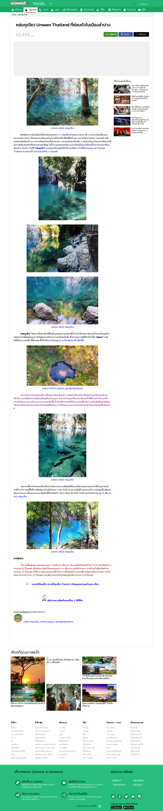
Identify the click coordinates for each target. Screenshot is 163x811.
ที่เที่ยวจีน (134, 728)
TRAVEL (39, 4)
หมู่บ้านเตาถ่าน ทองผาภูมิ (44, 748)
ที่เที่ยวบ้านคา (40, 741)
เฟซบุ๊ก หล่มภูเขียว (66, 128)
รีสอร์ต (85, 738)
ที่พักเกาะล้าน (88, 741)
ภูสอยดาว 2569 (41, 758)
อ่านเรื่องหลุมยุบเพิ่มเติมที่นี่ (71, 340)
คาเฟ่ (108, 748)
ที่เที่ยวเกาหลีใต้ (136, 744)
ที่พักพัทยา (87, 751)
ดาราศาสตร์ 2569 (41, 728)
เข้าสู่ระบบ (144, 4)
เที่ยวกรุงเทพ (72, 9)
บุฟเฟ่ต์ (109, 731)
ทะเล (45, 9)
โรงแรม (86, 731)
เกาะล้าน (62, 728)
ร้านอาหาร (116, 9)
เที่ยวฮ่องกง (134, 754)
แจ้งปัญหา (138, 784)
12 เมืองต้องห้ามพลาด (68, 134)
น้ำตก (13, 754)
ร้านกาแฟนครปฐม (113, 754)
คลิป (144, 9)
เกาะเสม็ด (62, 748)
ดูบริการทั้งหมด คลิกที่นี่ (86, 806)
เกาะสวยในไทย (17, 734)
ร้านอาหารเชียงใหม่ (114, 741)
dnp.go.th (99, 493)
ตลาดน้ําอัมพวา (112, 738)
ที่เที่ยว (13, 728)
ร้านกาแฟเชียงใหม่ (114, 751)
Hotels (85, 728)
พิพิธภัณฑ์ (15, 748)
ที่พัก (103, 9)
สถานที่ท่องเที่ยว (17, 731)
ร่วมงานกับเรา (119, 784)
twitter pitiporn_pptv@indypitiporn (66, 388)
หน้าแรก (18, 9)
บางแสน (62, 731)
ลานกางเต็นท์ (88, 758)
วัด (12, 741)
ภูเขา (57, 9)
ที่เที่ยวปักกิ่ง (135, 751)
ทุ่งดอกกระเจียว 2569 (43, 754)
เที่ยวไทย (32, 9)
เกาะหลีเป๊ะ (63, 754)
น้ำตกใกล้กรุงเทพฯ (42, 731)
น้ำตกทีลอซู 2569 (18, 751)
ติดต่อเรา (117, 780)
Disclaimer (138, 780)
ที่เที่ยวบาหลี (135, 731)
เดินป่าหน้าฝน (40, 738)
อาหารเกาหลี (111, 758)
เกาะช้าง (62, 758)
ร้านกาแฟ (131, 9)
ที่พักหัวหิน (87, 744)
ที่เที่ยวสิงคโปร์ (136, 738)
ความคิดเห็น (112, 34)
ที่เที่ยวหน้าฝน (40, 734)
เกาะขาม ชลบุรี (64, 738)
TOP (157, 807)
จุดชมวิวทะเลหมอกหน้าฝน (45, 744)
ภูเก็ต (61, 734)
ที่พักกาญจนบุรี (88, 748)
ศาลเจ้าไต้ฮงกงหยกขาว (44, 751)
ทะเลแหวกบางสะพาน (67, 751)
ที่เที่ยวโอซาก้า (136, 734)
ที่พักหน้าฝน (87, 754)
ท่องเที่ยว (14, 744)
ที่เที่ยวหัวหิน (63, 741)
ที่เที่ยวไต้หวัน (135, 741)
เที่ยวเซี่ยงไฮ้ (135, 748)
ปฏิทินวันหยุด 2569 (18, 758)
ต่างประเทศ (89, 9)
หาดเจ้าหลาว (64, 744)
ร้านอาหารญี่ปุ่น (112, 744)
